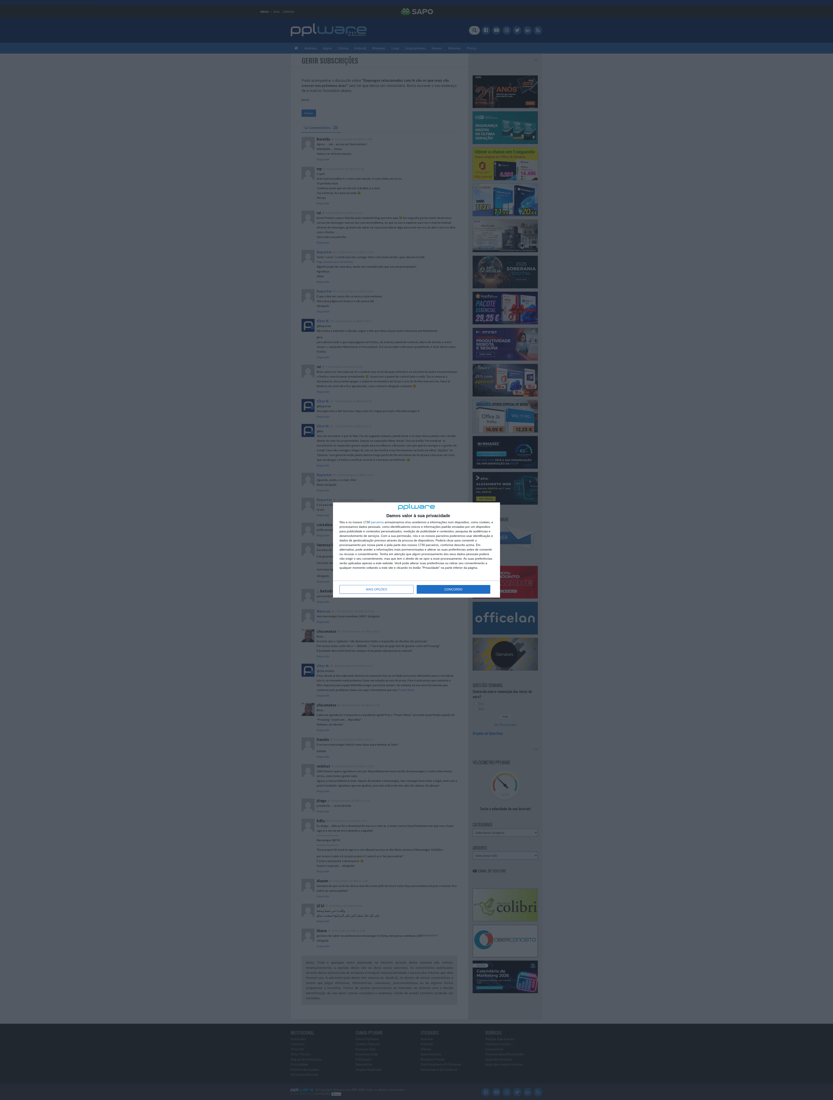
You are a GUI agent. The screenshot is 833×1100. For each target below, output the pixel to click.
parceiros (377, 522)
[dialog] (416, 549)
